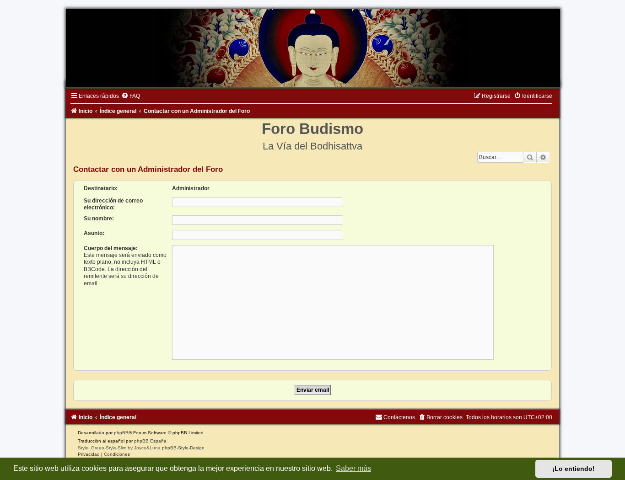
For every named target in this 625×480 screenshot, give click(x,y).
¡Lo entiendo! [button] (573, 468)
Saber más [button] (353, 468)
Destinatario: (101, 188)
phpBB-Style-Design (183, 447)
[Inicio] (312, 48)
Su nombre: (99, 218)
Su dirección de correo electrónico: (113, 204)
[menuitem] (130, 96)
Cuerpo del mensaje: (111, 248)
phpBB (121, 432)
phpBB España (150, 440)
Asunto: (94, 233)
